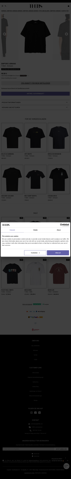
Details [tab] (35, 230)
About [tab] (59, 230)
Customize (34, 252)
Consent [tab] (12, 230)
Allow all (58, 252)
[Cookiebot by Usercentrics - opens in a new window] (61, 225)
